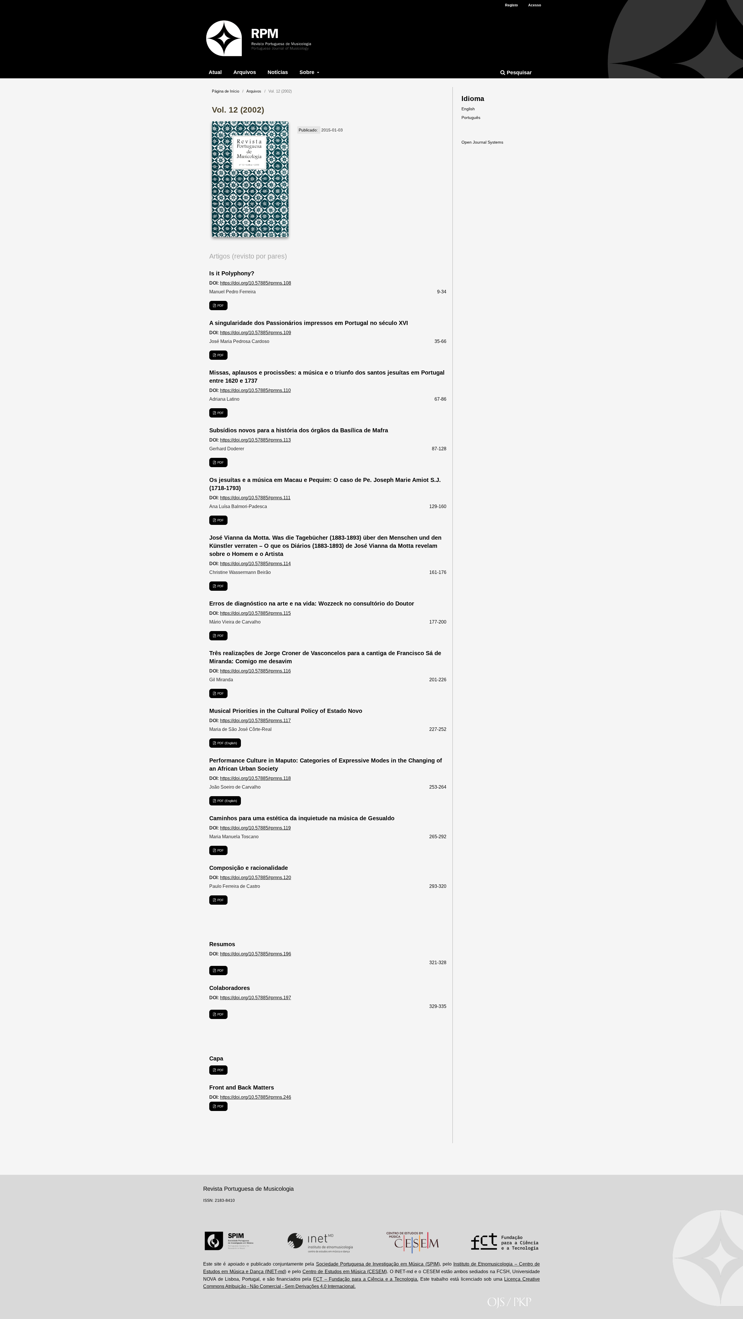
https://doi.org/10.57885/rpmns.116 (255, 670)
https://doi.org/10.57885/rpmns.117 (255, 720)
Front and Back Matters (241, 1087)
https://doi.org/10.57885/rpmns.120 (255, 877)
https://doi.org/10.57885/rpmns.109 (255, 332)
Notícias (278, 72)
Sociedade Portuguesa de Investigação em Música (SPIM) (378, 1264)
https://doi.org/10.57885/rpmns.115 (255, 613)
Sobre (308, 72)
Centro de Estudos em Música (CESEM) (344, 1271)
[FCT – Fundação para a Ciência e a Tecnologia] (505, 1243)
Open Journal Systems (482, 142)
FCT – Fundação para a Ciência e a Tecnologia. (365, 1279)
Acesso (534, 5)
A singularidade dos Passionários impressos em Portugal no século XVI (308, 323)
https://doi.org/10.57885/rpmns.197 (255, 997)
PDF (220, 305)
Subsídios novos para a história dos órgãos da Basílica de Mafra (298, 430)
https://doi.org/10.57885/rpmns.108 (255, 283)
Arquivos (244, 72)
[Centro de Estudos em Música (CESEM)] (412, 1242)
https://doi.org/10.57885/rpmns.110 (255, 390)
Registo (511, 5)
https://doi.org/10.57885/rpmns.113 (255, 440)
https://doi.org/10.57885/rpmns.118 (255, 778)
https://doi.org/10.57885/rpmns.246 (255, 1097)
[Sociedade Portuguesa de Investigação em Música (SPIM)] (229, 1242)
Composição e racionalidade (248, 868)
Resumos (222, 944)
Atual (215, 72)
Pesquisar (518, 72)
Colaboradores (229, 988)
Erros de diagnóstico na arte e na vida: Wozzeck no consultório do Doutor (311, 603)
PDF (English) (227, 743)
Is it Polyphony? (231, 273)
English (468, 108)
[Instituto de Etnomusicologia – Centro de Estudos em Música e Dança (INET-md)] (320, 1242)
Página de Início (225, 91)
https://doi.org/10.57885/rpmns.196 (255, 953)
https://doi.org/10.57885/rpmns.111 (255, 497)
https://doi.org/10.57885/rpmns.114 (255, 563)
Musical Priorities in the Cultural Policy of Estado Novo (285, 711)
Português (470, 117)
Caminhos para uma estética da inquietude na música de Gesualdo (301, 818)
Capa (216, 1058)
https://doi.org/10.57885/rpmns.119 (255, 827)
